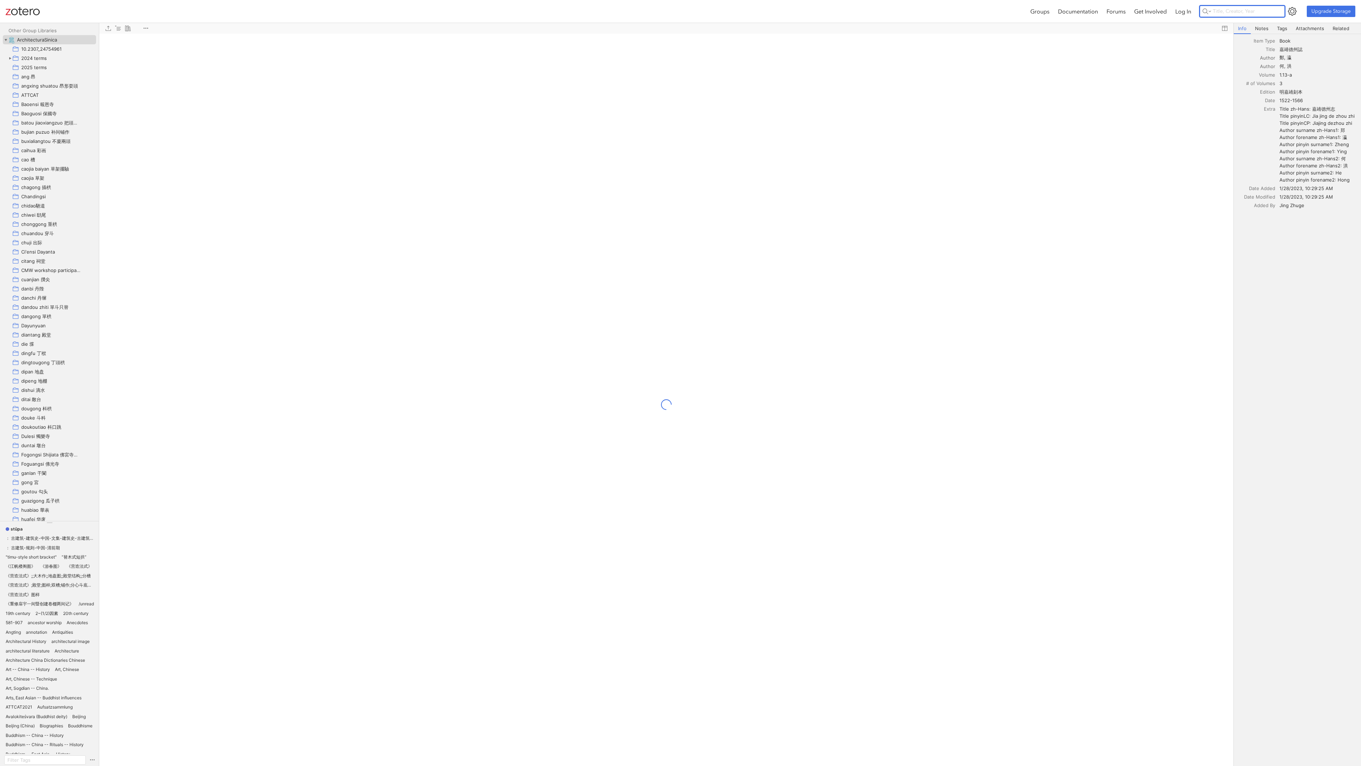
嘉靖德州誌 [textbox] (1291, 49)
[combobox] (1318, 41)
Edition (1267, 92)
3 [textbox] (1280, 83)
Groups (1039, 11)
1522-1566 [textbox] (1291, 100)
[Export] (108, 28)
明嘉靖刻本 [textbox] (1291, 92)
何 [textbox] (1281, 66)
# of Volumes (1260, 83)
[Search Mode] (1207, 11)
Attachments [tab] (1310, 28)
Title (1270, 49)
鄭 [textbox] (1281, 57)
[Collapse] (6, 40)
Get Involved (1150, 11)
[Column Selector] (1224, 28)
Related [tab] (1341, 28)
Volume (1267, 75)
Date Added (1262, 188)
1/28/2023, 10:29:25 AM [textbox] (1306, 188)
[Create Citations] (118, 28)
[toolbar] (666, 28)
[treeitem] (49, 39)
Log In (1183, 11)
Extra (1269, 109)
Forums (1116, 11)
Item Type (1264, 41)
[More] (145, 28)
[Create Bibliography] (128, 28)
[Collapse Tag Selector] (49, 522)
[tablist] (1297, 28)
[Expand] (10, 58)
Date (1270, 100)
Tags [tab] (1282, 28)
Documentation (1078, 11)
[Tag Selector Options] (92, 760)
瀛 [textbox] (1289, 57)
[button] (14, 529)
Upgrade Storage (1331, 11)
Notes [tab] (1261, 28)
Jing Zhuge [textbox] (1291, 205)
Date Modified (1259, 197)
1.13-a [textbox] (1285, 75)
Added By (1264, 205)
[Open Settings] (1292, 11)
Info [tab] (1242, 28)
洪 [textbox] (1289, 66)
